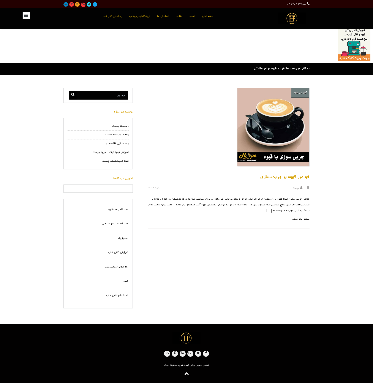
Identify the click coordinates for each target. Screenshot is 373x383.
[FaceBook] (95, 4)
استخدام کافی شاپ (117, 295)
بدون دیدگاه (154, 187)
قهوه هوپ (183, 365)
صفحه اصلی (207, 16)
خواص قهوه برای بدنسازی (285, 177)
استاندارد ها (163, 16)
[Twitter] (89, 4)
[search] (73, 95)
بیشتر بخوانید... (300, 219)
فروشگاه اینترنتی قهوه (139, 16)
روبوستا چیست (120, 126)
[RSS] (77, 4)
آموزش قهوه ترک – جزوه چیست (111, 152)
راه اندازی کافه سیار (117, 143)
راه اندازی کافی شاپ (112, 16)
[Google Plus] (83, 5)
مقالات (179, 16)
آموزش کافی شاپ (118, 252)
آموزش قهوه (300, 92)
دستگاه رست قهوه (118, 209)
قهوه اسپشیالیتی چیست (115, 161)
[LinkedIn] (65, 4)
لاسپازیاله (123, 238)
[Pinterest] (71, 4)
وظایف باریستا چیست (117, 134)
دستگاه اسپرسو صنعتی (115, 223)
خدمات (192, 16)
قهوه (125, 281)
